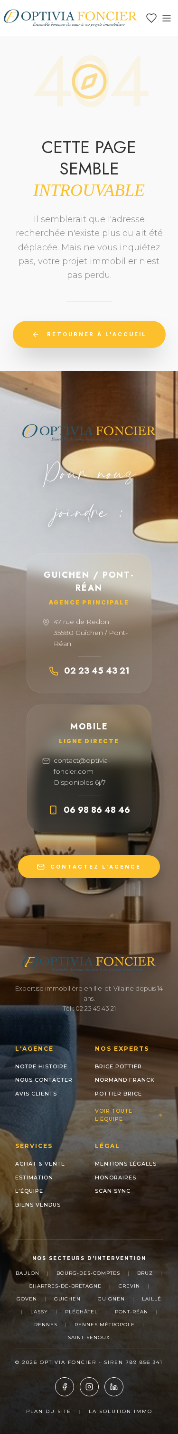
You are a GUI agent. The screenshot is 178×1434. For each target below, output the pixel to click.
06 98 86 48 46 (97, 810)
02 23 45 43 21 (97, 671)
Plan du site (48, 1411)
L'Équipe (29, 1191)
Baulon (27, 1273)
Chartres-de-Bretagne (65, 1286)
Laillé (151, 1299)
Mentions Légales (126, 1163)
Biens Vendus (38, 1204)
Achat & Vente (40, 1163)
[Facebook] (64, 1386)
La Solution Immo (120, 1411)
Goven (27, 1299)
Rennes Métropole (105, 1324)
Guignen (111, 1299)
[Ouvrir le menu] (166, 18)
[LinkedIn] (113, 1386)
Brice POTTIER (118, 1066)
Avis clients (36, 1093)
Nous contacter (44, 1079)
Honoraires (115, 1177)
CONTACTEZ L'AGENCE (95, 866)
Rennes (45, 1324)
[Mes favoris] (151, 18)
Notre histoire (41, 1066)
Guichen (67, 1299)
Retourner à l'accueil (97, 334)
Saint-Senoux (89, 1337)
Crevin (129, 1286)
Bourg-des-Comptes (88, 1273)
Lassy (39, 1312)
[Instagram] (89, 1386)
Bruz (145, 1273)
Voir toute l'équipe (113, 1114)
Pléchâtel (81, 1312)
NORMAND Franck (125, 1079)
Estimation (34, 1177)
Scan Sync (113, 1191)
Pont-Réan (131, 1312)
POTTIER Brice (118, 1093)
